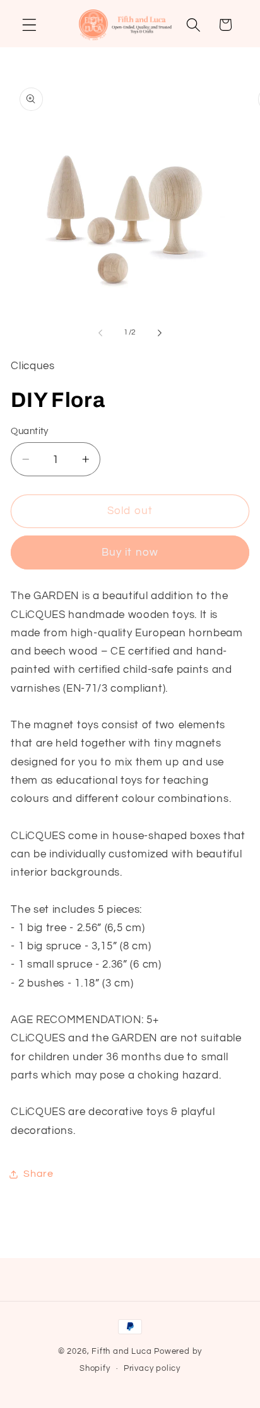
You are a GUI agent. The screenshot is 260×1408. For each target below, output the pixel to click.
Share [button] (38, 1174)
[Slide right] (160, 332)
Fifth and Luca (121, 1352)
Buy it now (130, 552)
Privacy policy (152, 1369)
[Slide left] (100, 332)
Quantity (30, 431)
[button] (29, 25)
